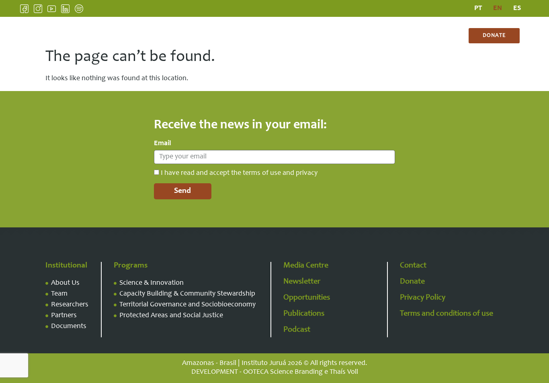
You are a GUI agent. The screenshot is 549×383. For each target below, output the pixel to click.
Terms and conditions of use (446, 314)
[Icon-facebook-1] (24, 8)
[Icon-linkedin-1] (65, 8)
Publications (356, 35)
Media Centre (292, 35)
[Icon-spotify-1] (79, 8)
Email (162, 143)
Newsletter (301, 282)
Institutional (173, 35)
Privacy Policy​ (422, 298)
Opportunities (306, 298)
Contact (402, 35)
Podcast (296, 330)
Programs (233, 35)
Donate (412, 282)
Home (130, 35)
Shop (435, 35)
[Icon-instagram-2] (38, 8)
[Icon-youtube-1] (51, 8)
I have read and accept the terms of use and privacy (239, 173)
